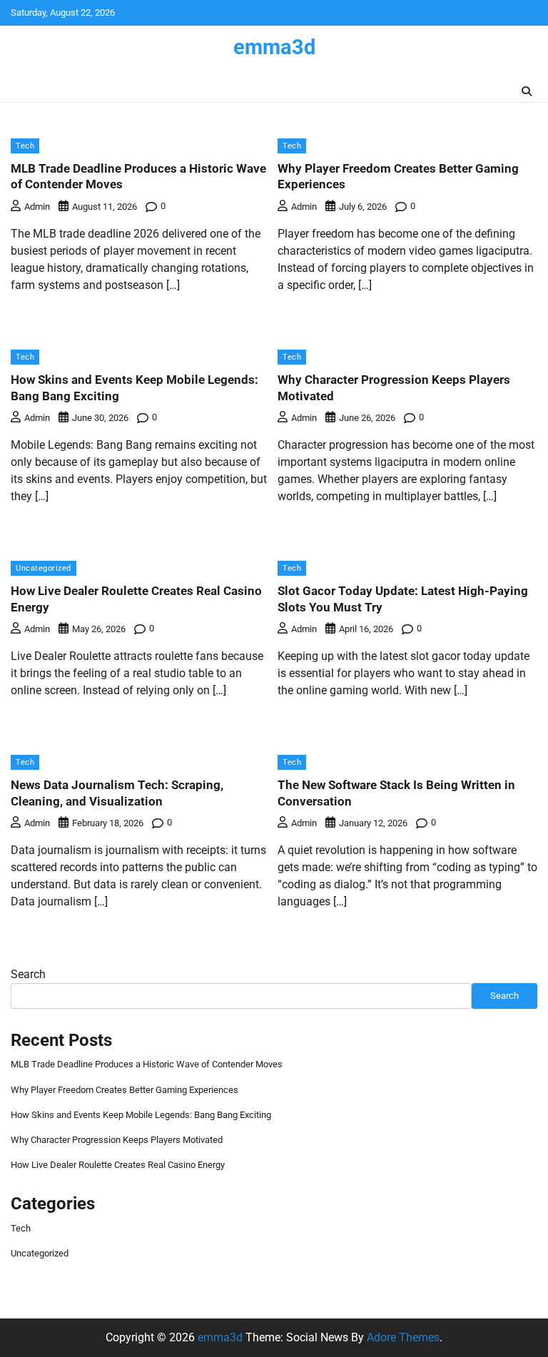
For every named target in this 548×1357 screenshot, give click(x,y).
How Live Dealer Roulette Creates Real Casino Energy (118, 1164)
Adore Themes (403, 1337)
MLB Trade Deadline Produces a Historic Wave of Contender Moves (147, 1064)
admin (37, 206)
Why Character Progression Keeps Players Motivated (117, 1139)
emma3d (274, 47)
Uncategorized (43, 568)
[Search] (526, 91)
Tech (25, 146)
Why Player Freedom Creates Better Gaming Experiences (124, 1089)
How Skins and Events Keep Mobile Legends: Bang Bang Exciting (141, 1114)
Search (28, 974)
